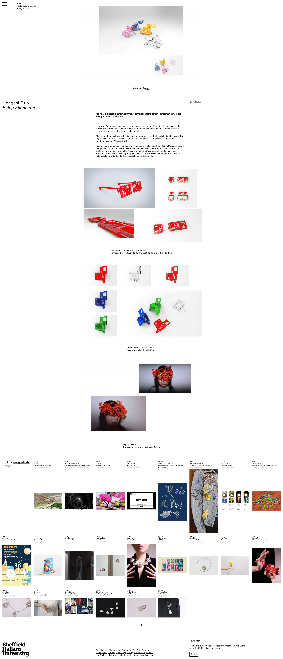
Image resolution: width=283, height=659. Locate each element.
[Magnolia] (110, 561)
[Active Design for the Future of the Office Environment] (172, 497)
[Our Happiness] (235, 561)
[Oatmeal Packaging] (48, 561)
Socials (99, 650)
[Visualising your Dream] (110, 497)
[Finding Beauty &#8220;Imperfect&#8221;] (110, 603)
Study (130, 653)
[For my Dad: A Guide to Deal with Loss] (203, 497)
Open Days (121, 653)
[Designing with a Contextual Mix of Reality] (266, 497)
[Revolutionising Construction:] (48, 497)
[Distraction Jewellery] (48, 603)
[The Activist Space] (79, 561)
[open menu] (4, 4)
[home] (15, 649)
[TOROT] (172, 561)
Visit (104, 653)
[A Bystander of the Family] (266, 561)
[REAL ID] (16, 603)
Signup (193, 654)
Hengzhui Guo (103, 126)
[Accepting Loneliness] (79, 603)
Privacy (112, 655)
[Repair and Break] (141, 561)
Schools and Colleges (144, 655)
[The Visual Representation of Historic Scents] (79, 497)
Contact (197, 102)
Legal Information (125, 655)
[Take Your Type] (141, 497)
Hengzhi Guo (15, 103)
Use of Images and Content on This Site (122, 650)
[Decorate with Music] (203, 561)
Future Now (139, 653)
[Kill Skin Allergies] (141, 603)
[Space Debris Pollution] (16, 561)
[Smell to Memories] (235, 497)
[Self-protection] (172, 603)
